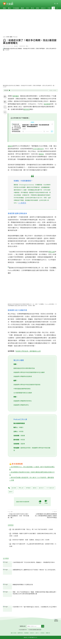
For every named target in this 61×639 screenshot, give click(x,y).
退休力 (43, 8)
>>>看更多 (22, 203)
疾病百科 (32, 633)
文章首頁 (42, 633)
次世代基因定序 (38, 149)
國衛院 (10, 146)
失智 (49, 8)
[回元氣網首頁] (9, 3)
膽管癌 (41, 154)
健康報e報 (23, 626)
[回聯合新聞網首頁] (4, 3)
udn (4, 36)
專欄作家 (48, 633)
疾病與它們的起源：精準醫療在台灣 (28, 351)
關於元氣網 (13, 633)
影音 (32, 8)
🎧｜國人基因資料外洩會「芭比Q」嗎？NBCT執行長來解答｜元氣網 (31, 529)
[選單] (57, 3)
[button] (57, 8)
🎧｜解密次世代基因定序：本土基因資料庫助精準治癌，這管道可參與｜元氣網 (32, 545)
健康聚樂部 (20, 633)
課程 (37, 8)
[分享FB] (5, 96)
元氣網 (7, 36)
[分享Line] (5, 101)
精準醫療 (15, 96)
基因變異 (47, 104)
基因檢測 (26, 109)
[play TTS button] (9, 90)
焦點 (4, 8)
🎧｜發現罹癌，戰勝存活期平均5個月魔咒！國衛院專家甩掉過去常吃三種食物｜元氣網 (32, 534)
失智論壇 (16, 8)
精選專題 (26, 633)
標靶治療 (51, 252)
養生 (9, 8)
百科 (27, 8)
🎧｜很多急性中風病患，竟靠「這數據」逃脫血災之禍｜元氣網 (29, 540)
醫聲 (54, 8)
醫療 (22, 8)
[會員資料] (55, 3)
